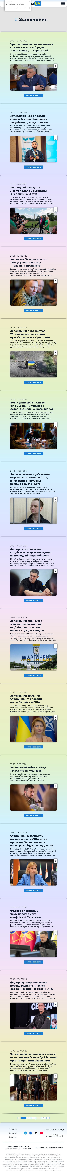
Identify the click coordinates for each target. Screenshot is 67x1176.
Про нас (13, 1129)
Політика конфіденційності (54, 1135)
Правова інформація (54, 1130)
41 (28, 1118)
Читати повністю (33, 95)
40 (33, 1118)
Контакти (12, 1133)
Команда (12, 1137)
